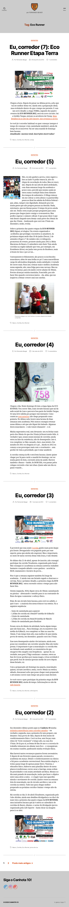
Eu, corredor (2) (34, 712)
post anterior (23, 416)
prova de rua (34, 847)
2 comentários (52, 351)
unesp (32, 140)
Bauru (14, 140)
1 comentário (53, 60)
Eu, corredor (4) (34, 344)
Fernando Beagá (22, 60)
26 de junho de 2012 (37, 60)
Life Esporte (15, 685)
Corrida (19, 140)
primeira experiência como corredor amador (29, 730)
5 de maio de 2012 (37, 351)
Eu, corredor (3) (34, 495)
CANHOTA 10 (14, 902)
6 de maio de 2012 (38, 168)
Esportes (34, 40)
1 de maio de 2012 (37, 502)
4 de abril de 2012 (37, 719)
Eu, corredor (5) (34, 161)
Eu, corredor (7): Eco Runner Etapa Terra (34, 50)
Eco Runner (25, 140)
